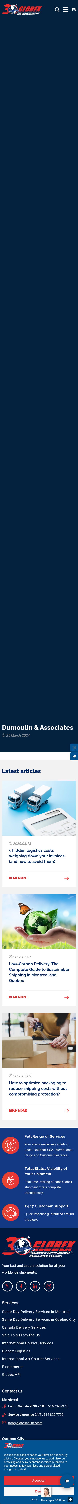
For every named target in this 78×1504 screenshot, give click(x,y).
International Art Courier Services (30, 1359)
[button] (65, 10)
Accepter (39, 1480)
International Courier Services (27, 1343)
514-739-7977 (58, 1406)
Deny (39, 1491)
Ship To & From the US (21, 1335)
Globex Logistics (16, 1351)
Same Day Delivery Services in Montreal (36, 1312)
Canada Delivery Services (24, 1327)
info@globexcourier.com (25, 1423)
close (70, 1499)
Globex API (11, 1374)
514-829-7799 (53, 1415)
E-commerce (13, 1367)
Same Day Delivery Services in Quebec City (39, 1319)
